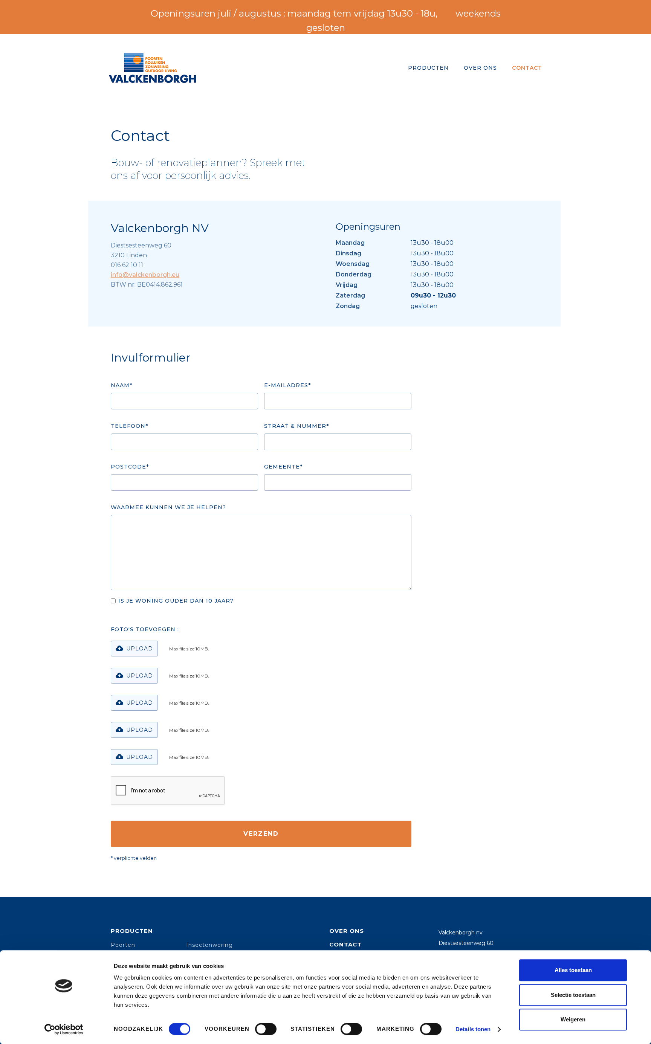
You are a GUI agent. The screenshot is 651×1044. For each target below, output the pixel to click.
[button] (134, 648)
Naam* (121, 385)
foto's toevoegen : (145, 629)
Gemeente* (283, 466)
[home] (152, 68)
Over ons (346, 930)
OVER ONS (480, 67)
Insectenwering (209, 945)
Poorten (123, 945)
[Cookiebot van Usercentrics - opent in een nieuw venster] (64, 1029)
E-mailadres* (287, 385)
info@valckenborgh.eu (145, 274)
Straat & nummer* (296, 426)
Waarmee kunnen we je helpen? (168, 507)
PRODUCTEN (428, 67)
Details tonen (473, 1029)
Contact (345, 944)
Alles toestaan (573, 970)
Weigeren (573, 1019)
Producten (132, 930)
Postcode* (130, 466)
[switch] (266, 1029)
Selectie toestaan (573, 995)
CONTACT (527, 67)
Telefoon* (129, 426)
